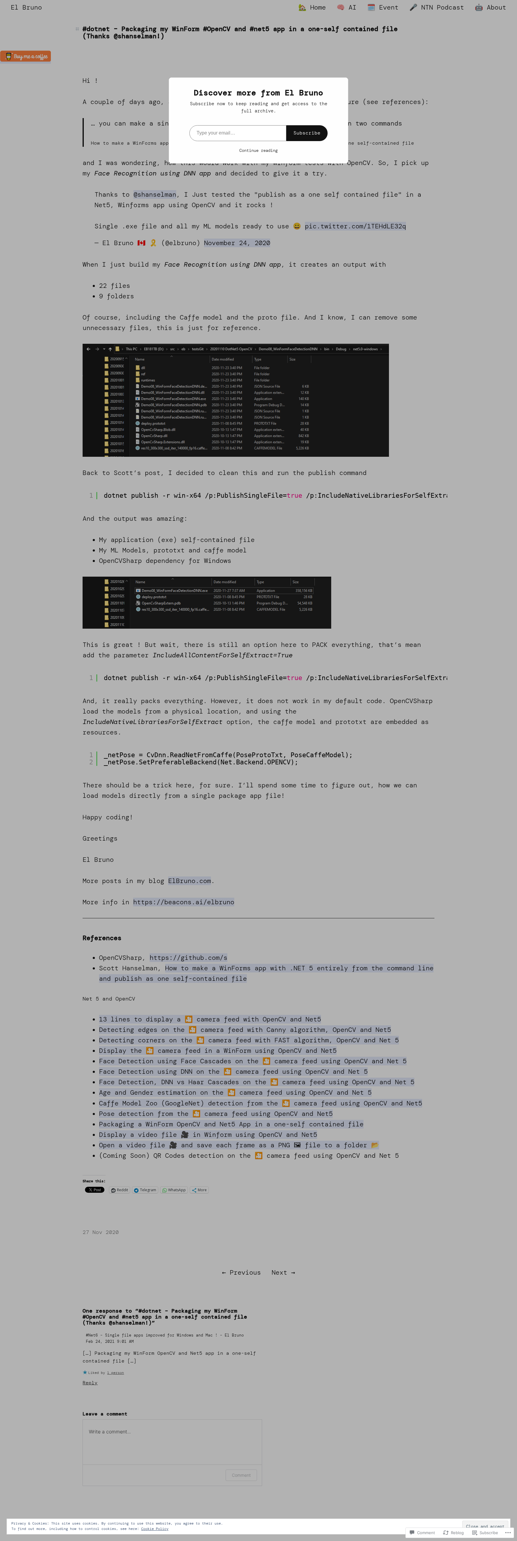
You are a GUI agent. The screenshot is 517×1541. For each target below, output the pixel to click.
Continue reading (258, 150)
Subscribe (307, 133)
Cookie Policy (154, 1528)
